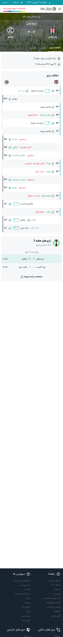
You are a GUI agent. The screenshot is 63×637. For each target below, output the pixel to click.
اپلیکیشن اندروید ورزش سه (14, 8)
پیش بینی (26, 615)
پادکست (27, 589)
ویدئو (28, 598)
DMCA (57, 611)
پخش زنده (26, 620)
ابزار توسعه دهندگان (52, 598)
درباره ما (57, 593)
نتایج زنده (26, 607)
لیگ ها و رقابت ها (22, 593)
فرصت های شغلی (53, 602)
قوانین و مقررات (53, 607)
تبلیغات (57, 589)
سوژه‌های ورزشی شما (21, 580)
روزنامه (27, 602)
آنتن (28, 611)
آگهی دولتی (55, 615)
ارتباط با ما (56, 585)
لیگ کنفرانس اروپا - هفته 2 (44, 58)
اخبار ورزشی (25, 585)
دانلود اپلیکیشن (53, 580)
